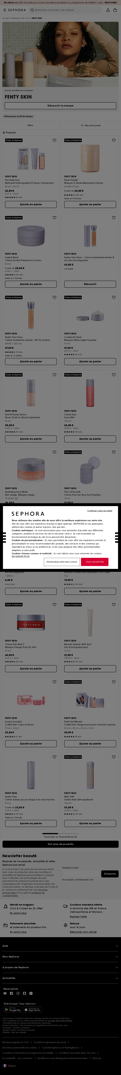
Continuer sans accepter (99, 510)
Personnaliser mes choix (61, 562)
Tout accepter (95, 562)
